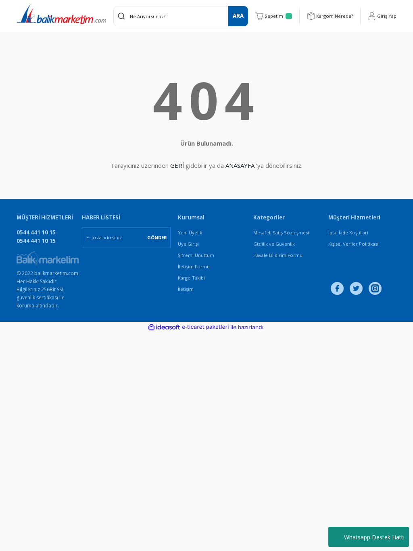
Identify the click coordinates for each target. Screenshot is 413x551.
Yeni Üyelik (190, 233)
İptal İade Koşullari (348, 233)
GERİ (177, 165)
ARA (238, 15)
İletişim (186, 289)
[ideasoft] (164, 327)
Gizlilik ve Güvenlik (274, 244)
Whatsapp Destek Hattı (374, 537)
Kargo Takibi (191, 278)
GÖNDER (157, 237)
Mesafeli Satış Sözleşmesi (281, 233)
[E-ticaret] (205, 327)
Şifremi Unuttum (196, 255)
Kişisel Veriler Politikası (353, 244)
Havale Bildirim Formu (277, 255)
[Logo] (61, 14)
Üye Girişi (188, 244)
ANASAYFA (239, 165)
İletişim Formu (194, 266)
